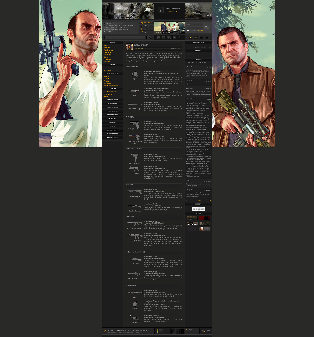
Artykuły (106, 76)
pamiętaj (192, 30)
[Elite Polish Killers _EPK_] (205, 231)
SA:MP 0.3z (109, 31)
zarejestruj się (173, 11)
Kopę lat (108, 23)
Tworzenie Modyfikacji (111, 86)
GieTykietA (107, 52)
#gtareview (107, 59)
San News (107, 83)
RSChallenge (108, 70)
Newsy (106, 45)
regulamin (189, 332)
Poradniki (107, 81)
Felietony (107, 79)
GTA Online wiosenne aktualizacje (116, 29)
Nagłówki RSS (108, 55)
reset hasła (200, 30)
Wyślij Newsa (108, 50)
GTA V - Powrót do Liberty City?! (116, 27)
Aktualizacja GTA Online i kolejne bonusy (119, 25)
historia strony (191, 331)
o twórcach (190, 329)
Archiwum (107, 48)
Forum (106, 68)
